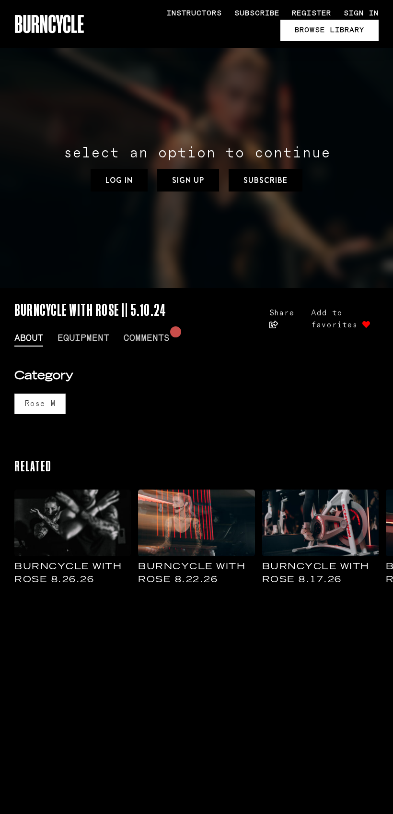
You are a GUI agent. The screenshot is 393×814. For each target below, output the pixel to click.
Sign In (361, 13)
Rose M (40, 403)
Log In (119, 180)
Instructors (194, 13)
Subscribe (256, 13)
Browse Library (329, 30)
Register (311, 13)
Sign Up (188, 180)
